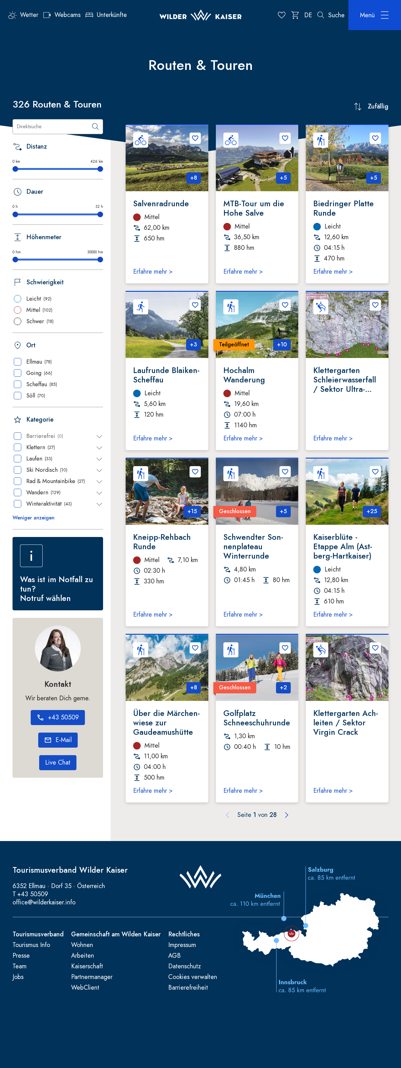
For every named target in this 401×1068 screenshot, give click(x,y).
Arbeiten (82, 956)
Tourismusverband (38, 934)
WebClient (85, 988)
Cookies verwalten (192, 977)
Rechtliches (184, 934)
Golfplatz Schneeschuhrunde (256, 717)
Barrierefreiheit (188, 988)
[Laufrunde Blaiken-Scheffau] (167, 325)
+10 (282, 344)
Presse (21, 956)
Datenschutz (184, 966)
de (308, 15)
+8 (193, 178)
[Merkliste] (282, 15)
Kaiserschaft (87, 966)
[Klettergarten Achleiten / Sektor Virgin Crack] (347, 668)
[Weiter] (287, 815)
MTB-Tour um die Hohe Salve (253, 208)
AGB (174, 956)
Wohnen (82, 945)
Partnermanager (91, 977)
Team (20, 966)
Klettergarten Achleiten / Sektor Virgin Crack (345, 722)
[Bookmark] (195, 138)
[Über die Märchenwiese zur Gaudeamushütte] (167, 668)
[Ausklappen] (99, 436)
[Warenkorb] (295, 15)
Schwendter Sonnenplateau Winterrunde (253, 546)
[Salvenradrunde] (167, 158)
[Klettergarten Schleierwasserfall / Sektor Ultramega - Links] (347, 325)
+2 (283, 687)
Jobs (18, 977)
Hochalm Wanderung (244, 375)
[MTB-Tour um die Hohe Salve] (257, 158)
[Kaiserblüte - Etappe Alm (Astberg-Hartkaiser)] (347, 492)
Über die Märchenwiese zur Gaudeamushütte (166, 722)
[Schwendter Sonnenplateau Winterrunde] (257, 492)
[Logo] (200, 15)
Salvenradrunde (161, 203)
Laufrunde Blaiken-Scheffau (166, 375)
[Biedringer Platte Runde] (347, 158)
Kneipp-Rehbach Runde (162, 541)
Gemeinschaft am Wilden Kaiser (116, 934)
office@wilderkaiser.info (44, 902)
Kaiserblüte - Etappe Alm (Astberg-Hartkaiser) (342, 546)
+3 (193, 344)
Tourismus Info (31, 945)
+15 (192, 511)
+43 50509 (32, 894)
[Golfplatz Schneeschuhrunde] (257, 668)
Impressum (182, 945)
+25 (372, 511)
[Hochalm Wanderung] (257, 325)
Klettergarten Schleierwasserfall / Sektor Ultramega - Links (344, 380)
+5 (283, 178)
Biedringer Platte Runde (343, 208)
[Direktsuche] (95, 126)
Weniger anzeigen (34, 518)
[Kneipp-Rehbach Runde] (167, 492)
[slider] (15, 169)
